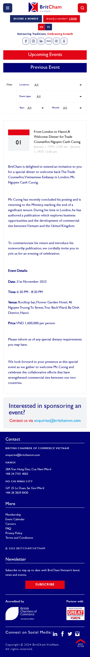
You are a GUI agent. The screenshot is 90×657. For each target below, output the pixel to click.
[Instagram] (33, 41)
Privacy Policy (13, 533)
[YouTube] (56, 41)
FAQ (8, 528)
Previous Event (45, 67)
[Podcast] (64, 41)
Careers (10, 524)
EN (41, 27)
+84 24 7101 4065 (16, 474)
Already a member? (61, 18)
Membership (13, 514)
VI (48, 27)
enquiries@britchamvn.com (57, 421)
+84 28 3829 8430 (16, 492)
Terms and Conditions (19, 537)
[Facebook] (25, 41)
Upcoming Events (45, 55)
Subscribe (45, 584)
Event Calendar (15, 519)
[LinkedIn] (41, 41)
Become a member (26, 18)
